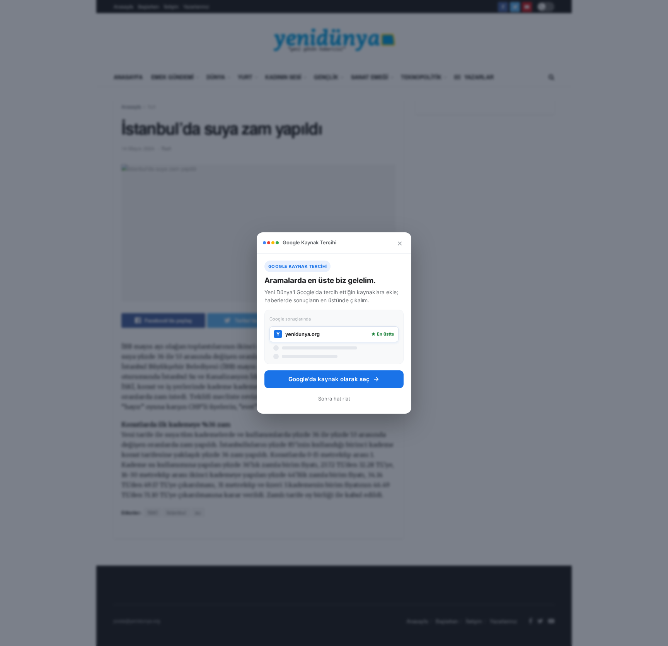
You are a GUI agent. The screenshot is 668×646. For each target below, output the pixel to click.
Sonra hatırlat (334, 398)
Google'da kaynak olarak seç (329, 379)
